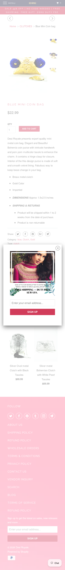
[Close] (58, 247)
